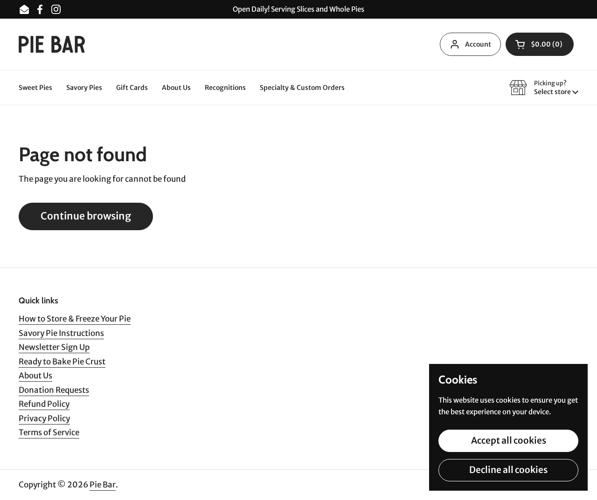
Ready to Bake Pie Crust (62, 361)
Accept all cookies (508, 440)
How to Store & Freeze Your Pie (75, 319)
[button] (540, 44)
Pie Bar (103, 484)
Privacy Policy (44, 418)
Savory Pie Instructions (61, 333)
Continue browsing (86, 216)
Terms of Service (49, 432)
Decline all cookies (508, 469)
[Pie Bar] (52, 44)
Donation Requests (54, 390)
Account (478, 44)
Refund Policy (44, 404)
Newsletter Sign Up (54, 347)
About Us (35, 375)
